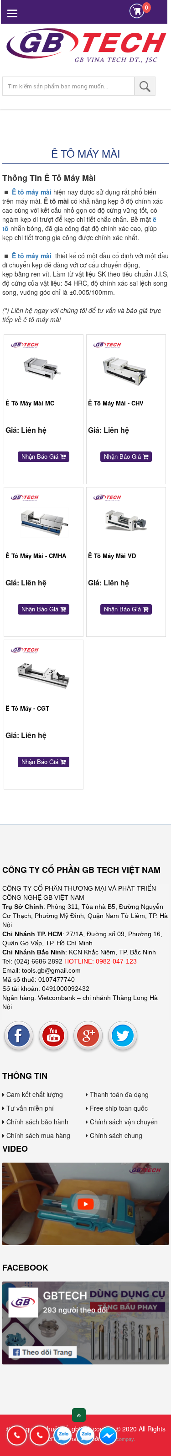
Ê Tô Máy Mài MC (29, 403)
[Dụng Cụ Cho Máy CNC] (85, 1202)
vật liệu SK (90, 273)
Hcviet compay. (118, 1438)
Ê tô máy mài (32, 191)
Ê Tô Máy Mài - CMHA (35, 555)
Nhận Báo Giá (40, 456)
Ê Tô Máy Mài (85, 153)
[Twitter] (122, 1036)
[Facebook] (18, 1036)
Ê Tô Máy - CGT (27, 708)
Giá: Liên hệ (26, 430)
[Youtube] (53, 1036)
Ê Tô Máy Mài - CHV (116, 403)
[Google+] (88, 1036)
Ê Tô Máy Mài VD (112, 555)
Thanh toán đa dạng (118, 1094)
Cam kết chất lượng (34, 1094)
